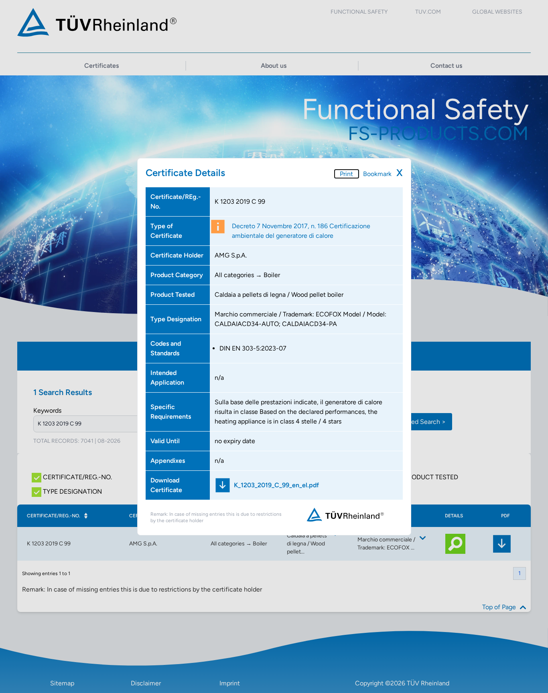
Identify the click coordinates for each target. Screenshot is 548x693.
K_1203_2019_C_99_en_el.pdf (276, 485)
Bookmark (377, 174)
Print (346, 174)
